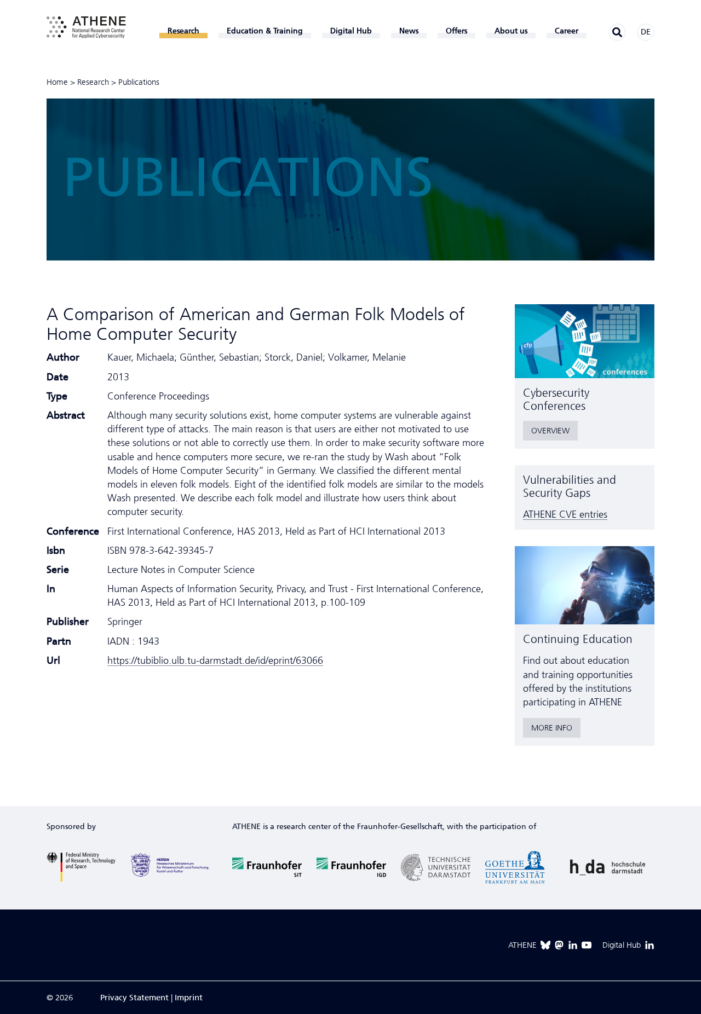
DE (646, 32)
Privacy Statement (134, 998)
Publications (138, 82)
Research (93, 82)
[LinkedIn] (573, 945)
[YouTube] (586, 945)
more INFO (551, 728)
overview (550, 431)
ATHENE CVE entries (565, 514)
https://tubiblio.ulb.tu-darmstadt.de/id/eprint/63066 (215, 660)
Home (57, 82)
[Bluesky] (545, 945)
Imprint (189, 998)
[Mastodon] (559, 945)
